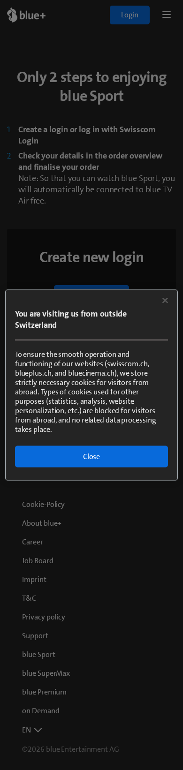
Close (91, 456)
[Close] (165, 300)
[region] (92, 385)
